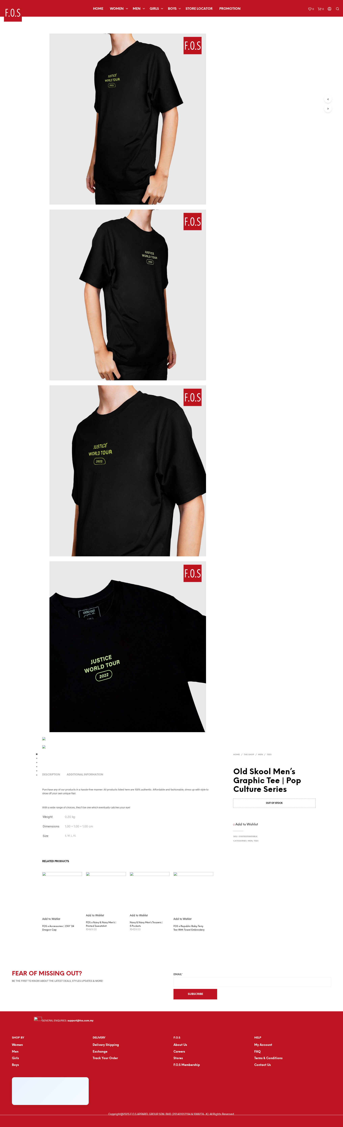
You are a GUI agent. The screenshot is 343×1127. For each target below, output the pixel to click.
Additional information (85, 774)
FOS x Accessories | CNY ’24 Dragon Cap (58, 928)
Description (51, 774)
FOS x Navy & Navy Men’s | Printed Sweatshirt (101, 924)
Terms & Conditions (268, 1058)
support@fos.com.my (80, 1020)
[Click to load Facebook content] (50, 1091)
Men (137, 9)
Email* (178, 974)
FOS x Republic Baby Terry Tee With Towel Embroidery (188, 928)
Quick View (64, 917)
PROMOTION (230, 9)
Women (117, 9)
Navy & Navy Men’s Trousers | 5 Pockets (146, 924)
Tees (269, 755)
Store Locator (199, 9)
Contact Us (262, 1065)
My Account (263, 1045)
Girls (154, 9)
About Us (180, 1045)
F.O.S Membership (186, 1065)
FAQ (257, 1051)
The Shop (249, 755)
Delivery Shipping (106, 1045)
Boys (172, 9)
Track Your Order (105, 1058)
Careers (179, 1051)
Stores (178, 1058)
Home (98, 9)
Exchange (100, 1051)
